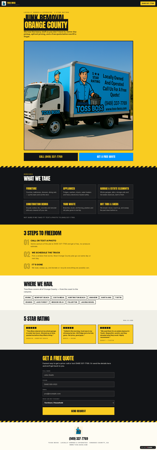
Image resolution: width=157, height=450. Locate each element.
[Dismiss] (154, 447)
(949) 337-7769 (148, 3)
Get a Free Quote (106, 157)
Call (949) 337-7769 (50, 157)
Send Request (78, 411)
